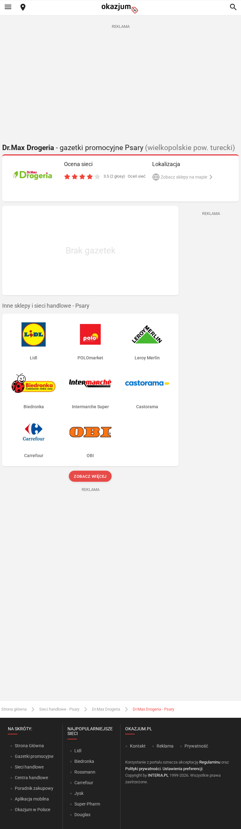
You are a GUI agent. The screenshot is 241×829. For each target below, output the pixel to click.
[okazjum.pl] (120, 8)
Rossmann (84, 771)
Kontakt (138, 745)
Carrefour (83, 782)
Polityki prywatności (143, 768)
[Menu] (8, 7)
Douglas (82, 814)
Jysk (78, 793)
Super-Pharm (87, 803)
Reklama (165, 745)
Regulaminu (209, 762)
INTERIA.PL (158, 775)
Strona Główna (29, 745)
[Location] (23, 7)
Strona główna (14, 709)
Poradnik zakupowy (34, 788)
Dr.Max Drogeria (106, 709)
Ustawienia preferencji (182, 768)
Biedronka (84, 761)
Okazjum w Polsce (32, 809)
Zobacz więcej (90, 476)
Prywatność (196, 745)
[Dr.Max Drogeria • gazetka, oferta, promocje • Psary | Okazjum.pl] (32, 175)
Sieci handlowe (29, 766)
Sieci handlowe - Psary (59, 709)
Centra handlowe (31, 777)
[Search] (233, 7)
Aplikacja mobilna (32, 798)
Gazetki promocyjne (34, 756)
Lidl (77, 750)
